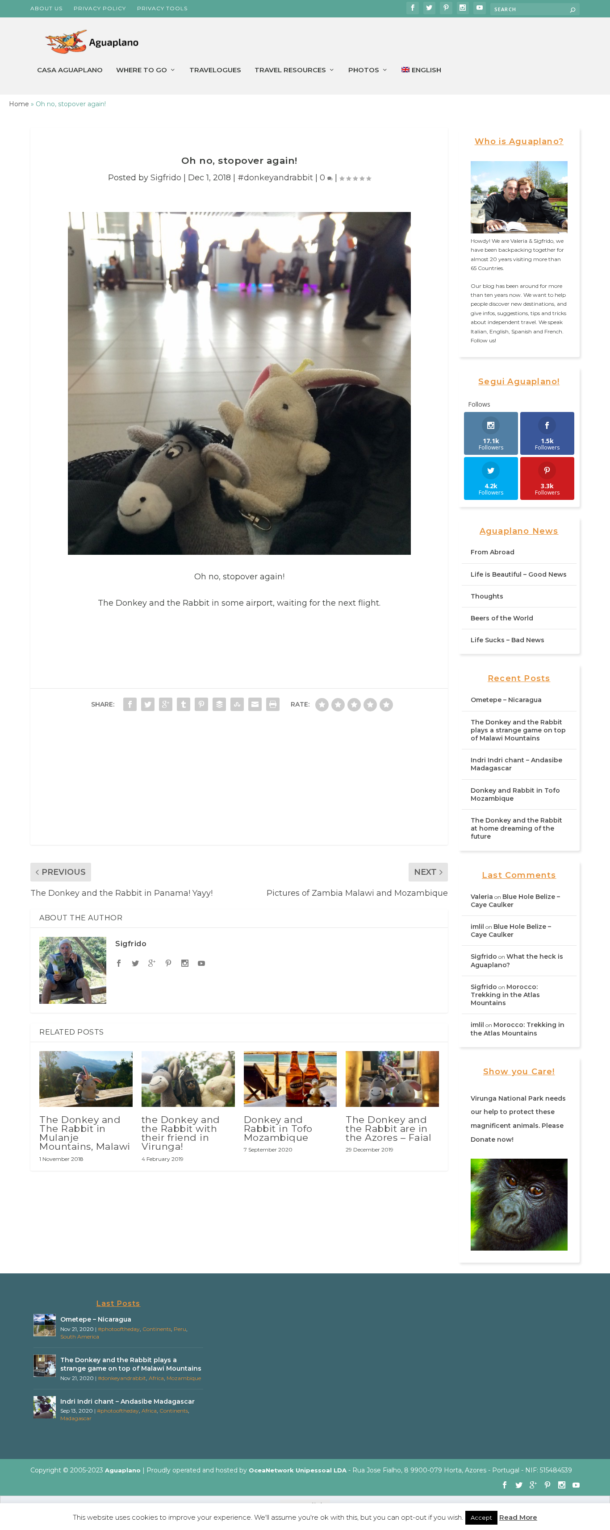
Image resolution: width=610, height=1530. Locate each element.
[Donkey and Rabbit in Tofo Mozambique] (290, 1079)
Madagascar (76, 1418)
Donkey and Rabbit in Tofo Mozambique (278, 1128)
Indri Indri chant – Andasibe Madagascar (127, 1401)
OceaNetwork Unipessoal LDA (298, 1470)
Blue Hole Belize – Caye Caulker (511, 931)
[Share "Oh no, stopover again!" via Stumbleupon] (237, 704)
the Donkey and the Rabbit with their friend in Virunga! (181, 1133)
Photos (363, 70)
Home (19, 104)
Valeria (482, 897)
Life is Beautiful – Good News (519, 574)
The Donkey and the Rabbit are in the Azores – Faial (388, 1128)
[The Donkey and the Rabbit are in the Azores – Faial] (392, 1079)
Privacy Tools (162, 8)
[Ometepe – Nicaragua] (44, 1325)
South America (79, 1336)
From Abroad (492, 552)
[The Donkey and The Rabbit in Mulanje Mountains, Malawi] (86, 1079)
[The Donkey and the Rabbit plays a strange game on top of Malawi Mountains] (44, 1366)
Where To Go (141, 70)
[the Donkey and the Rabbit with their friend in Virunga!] (188, 1079)
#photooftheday (119, 1329)
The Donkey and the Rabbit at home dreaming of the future (516, 828)
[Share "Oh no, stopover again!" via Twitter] (148, 704)
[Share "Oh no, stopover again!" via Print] (273, 704)
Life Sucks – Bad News (507, 640)
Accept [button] (481, 1517)
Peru (180, 1329)
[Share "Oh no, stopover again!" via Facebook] (130, 704)
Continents (156, 1329)
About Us (46, 8)
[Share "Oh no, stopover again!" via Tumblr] (183, 704)
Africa (156, 1378)
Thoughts (487, 596)
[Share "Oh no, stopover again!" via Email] (255, 704)
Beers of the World (502, 618)
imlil (477, 927)
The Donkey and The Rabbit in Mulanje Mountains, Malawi (84, 1133)
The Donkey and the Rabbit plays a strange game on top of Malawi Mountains (518, 730)
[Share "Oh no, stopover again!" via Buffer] (219, 704)
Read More (518, 1517)
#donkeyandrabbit (275, 178)
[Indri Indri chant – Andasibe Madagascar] (44, 1407)
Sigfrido (165, 178)
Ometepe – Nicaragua (506, 700)
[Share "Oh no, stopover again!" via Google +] (166, 704)
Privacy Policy (100, 8)
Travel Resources (290, 70)
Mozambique (184, 1378)
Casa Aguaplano (70, 70)
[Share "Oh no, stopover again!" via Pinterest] (201, 704)
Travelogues (215, 70)
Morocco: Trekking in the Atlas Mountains (505, 995)
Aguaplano (123, 1470)
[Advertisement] (239, 782)
